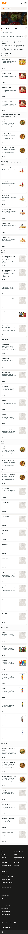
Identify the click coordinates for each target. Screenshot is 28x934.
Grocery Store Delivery (7, 882)
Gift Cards (3, 854)
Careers (15, 854)
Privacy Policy (4, 898)
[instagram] (11, 923)
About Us (3, 849)
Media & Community (19, 857)
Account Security (5, 908)
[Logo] (4, 3)
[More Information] (26, 27)
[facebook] (7, 923)
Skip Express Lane (5, 860)
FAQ (2, 851)
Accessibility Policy (5, 905)
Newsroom (16, 865)
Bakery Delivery (5, 871)
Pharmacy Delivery (6, 887)
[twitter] (2, 923)
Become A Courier (18, 851)
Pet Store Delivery (5, 885)
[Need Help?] (21, 3)
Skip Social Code (5, 902)
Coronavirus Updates (5, 911)
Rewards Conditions (5, 914)
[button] (5, 36)
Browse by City (5, 862)
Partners (16, 849)
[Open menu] (25, 3)
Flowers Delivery (5, 879)
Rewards (3, 857)
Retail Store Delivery (6, 874)
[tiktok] (15, 923)
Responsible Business (6, 865)
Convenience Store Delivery (8, 876)
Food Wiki (16, 862)
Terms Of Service (5, 895)
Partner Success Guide (19, 860)
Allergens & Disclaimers (7, 32)
